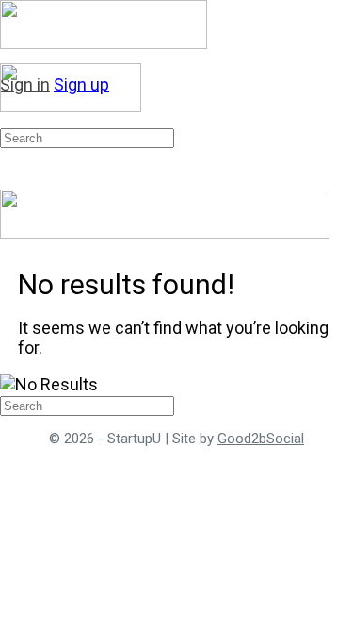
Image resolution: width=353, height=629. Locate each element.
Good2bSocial (260, 438)
